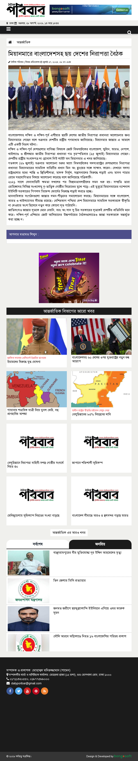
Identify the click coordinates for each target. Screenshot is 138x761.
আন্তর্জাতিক (23, 42)
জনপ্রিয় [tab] (100, 544)
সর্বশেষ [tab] (38, 544)
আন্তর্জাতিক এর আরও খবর (69, 533)
